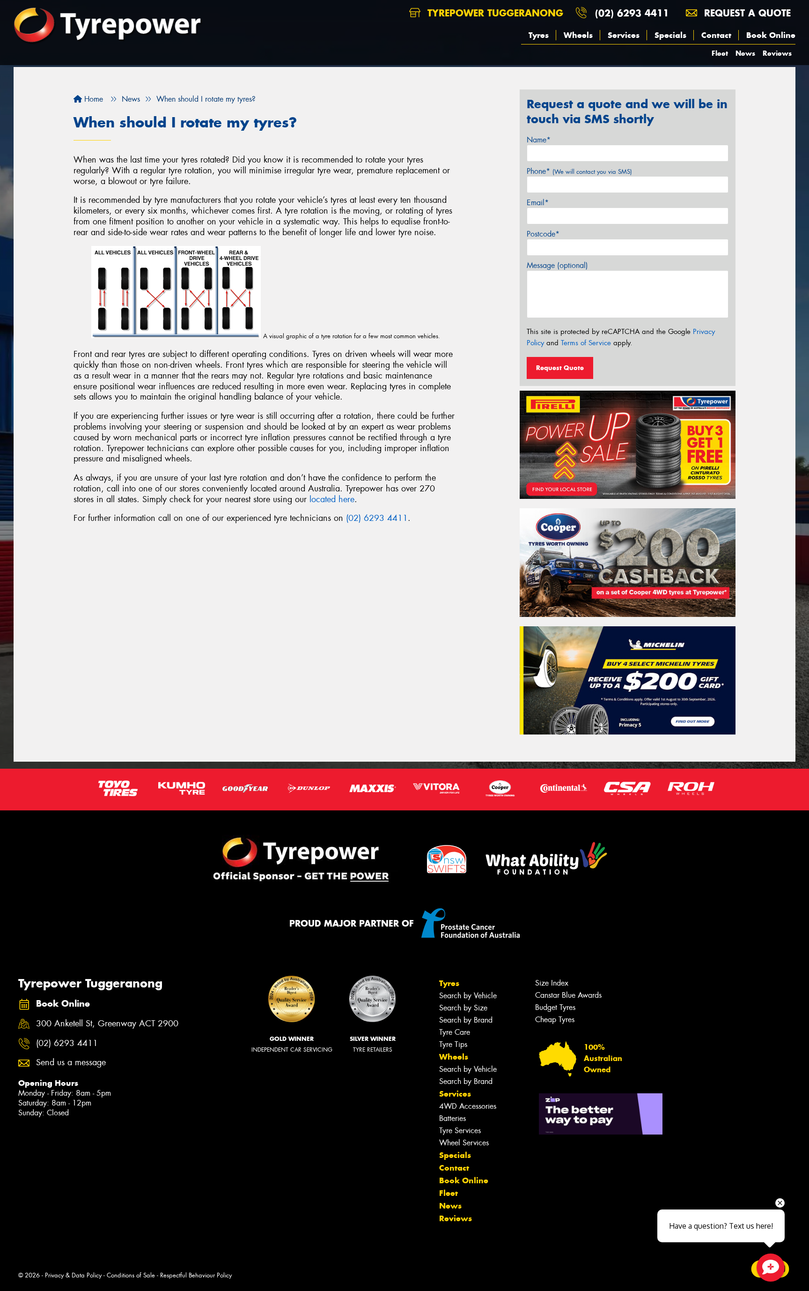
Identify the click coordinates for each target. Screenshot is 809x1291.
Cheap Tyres (554, 1019)
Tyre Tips (453, 1044)
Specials (670, 35)
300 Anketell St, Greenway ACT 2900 (107, 1023)
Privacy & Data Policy (73, 1275)
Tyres (539, 35)
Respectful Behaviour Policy (196, 1275)
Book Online (770, 35)
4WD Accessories (467, 1106)
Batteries (452, 1118)
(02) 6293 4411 (632, 13)
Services (624, 35)
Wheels (578, 35)
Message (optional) (557, 265)
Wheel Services (464, 1143)
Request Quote (560, 368)
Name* (539, 140)
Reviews (777, 53)
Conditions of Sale (131, 1275)
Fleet (720, 53)
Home (92, 99)
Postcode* (543, 234)
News (745, 53)
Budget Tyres (555, 1007)
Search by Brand (466, 1020)
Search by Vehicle (468, 996)
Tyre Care (454, 1032)
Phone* (579, 171)
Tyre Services (460, 1130)
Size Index (551, 983)
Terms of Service (586, 343)
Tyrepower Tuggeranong (493, 13)
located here (331, 499)
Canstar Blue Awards (568, 995)
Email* (538, 203)
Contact (716, 35)
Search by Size (463, 1008)
